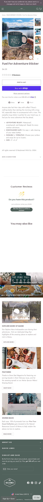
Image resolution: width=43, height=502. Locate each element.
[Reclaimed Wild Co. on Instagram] (36, 482)
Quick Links (8, 448)
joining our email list (14, 461)
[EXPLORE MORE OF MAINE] (21, 312)
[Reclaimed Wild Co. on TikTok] (40, 482)
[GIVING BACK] (21, 404)
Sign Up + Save (9, 499)
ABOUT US (7, 442)
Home (3, 15)
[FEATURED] (21, 358)
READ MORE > (7, 434)
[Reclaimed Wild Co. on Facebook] (28, 482)
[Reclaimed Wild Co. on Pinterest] (32, 482)
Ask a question (9, 157)
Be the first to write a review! (21, 209)
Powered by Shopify (29, 499)
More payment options (22, 93)
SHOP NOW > (7, 388)
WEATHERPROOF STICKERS (14, 15)
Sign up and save (11, 455)
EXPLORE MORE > (9, 342)
